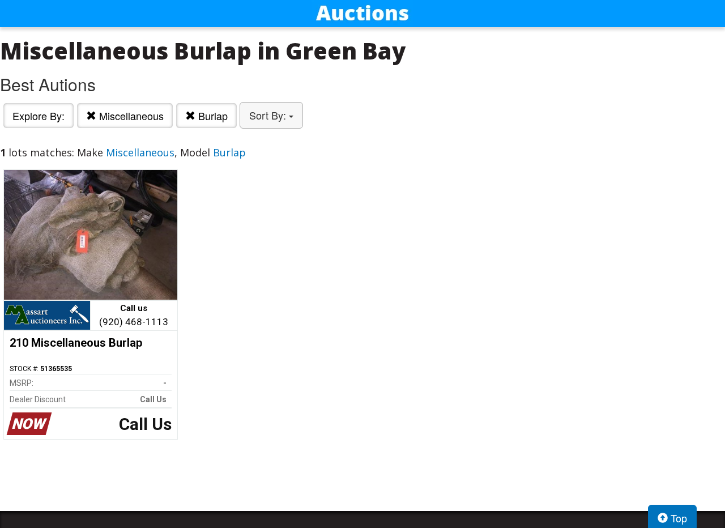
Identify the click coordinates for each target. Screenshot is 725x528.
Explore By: (38, 115)
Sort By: (269, 115)
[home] (362, 13)
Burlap (211, 115)
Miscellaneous (130, 115)
